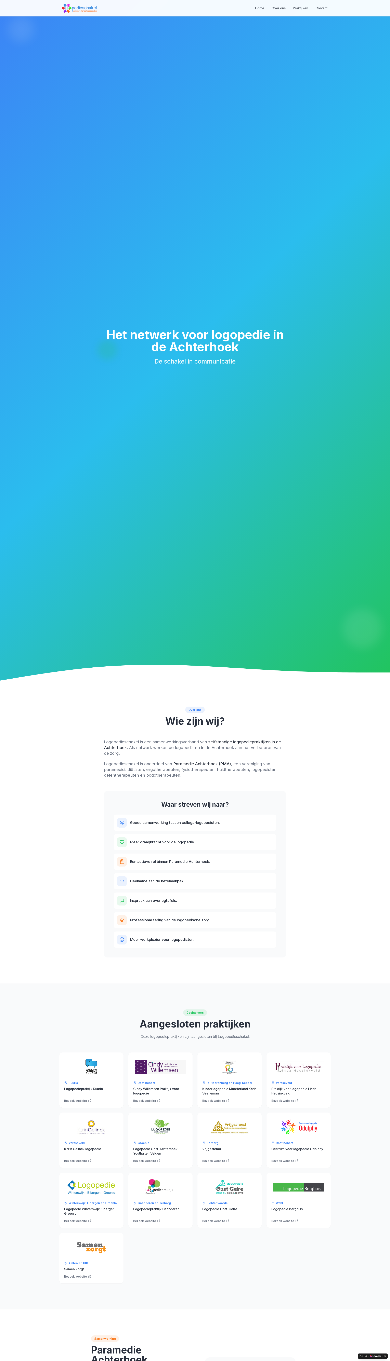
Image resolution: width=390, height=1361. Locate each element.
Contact (321, 8)
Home (259, 8)
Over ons (279, 8)
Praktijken (300, 8)
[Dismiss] (385, 1356)
